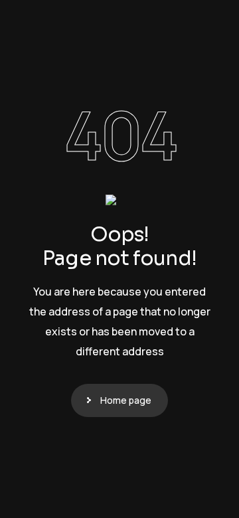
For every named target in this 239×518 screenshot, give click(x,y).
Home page (125, 400)
